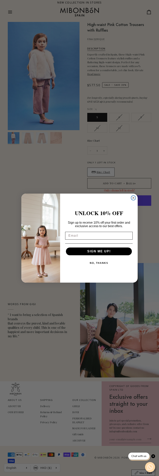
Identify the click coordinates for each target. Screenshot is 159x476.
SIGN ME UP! (99, 251)
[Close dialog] (133, 198)
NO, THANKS (99, 263)
